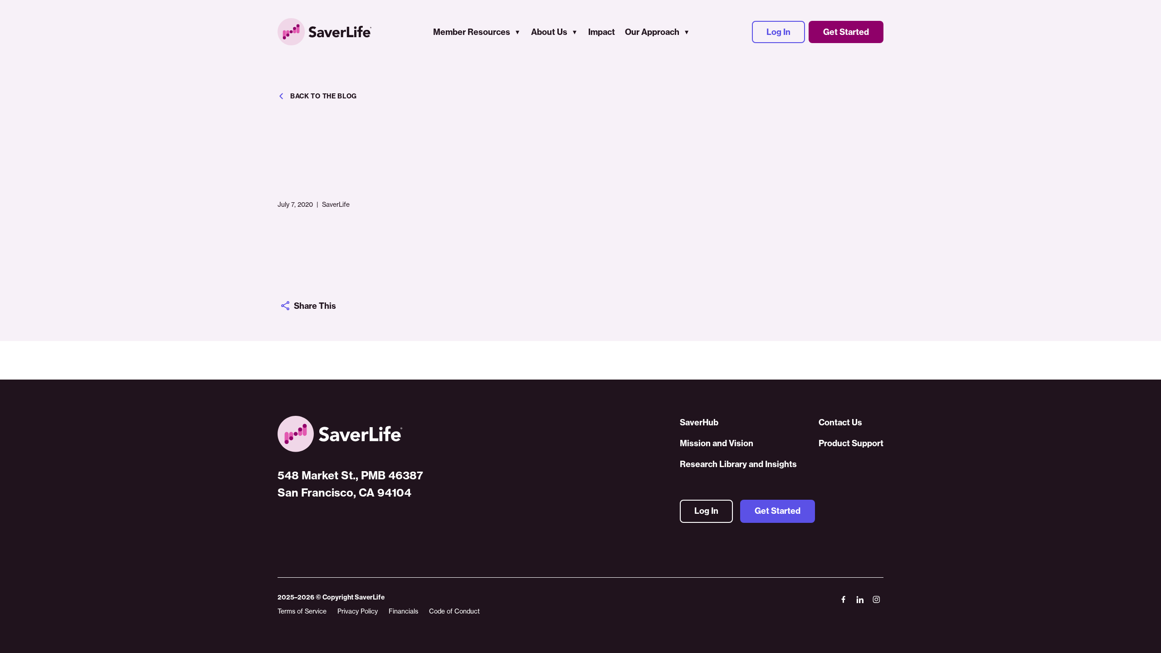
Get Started (846, 32)
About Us (549, 32)
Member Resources (471, 32)
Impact (601, 32)
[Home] (350, 434)
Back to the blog (323, 96)
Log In (778, 32)
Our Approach (652, 32)
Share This (315, 306)
